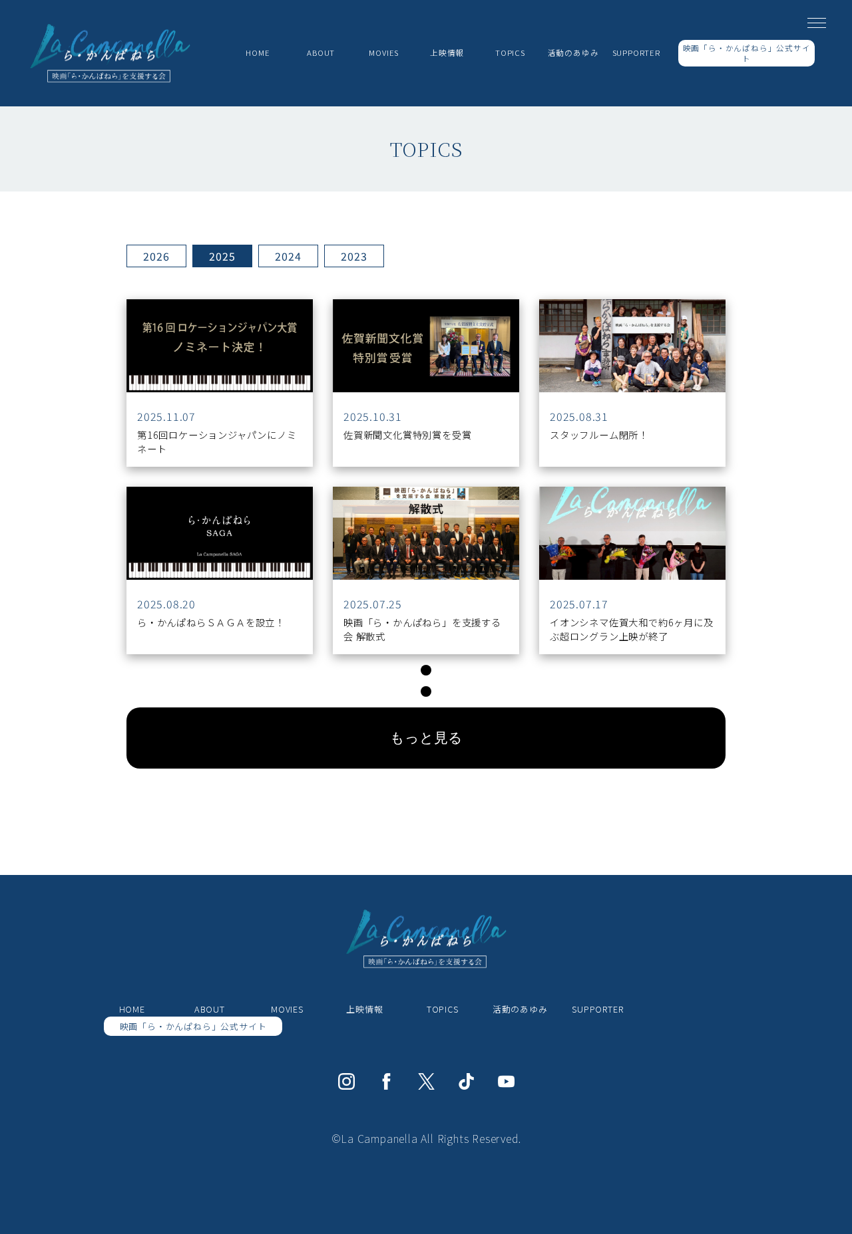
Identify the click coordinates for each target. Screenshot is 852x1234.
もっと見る (426, 737)
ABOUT (321, 52)
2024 (288, 256)
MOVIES (384, 52)
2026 (156, 256)
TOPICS (443, 1009)
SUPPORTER (636, 52)
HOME (258, 52)
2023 (354, 256)
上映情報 (447, 52)
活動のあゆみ (573, 52)
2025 (222, 256)
